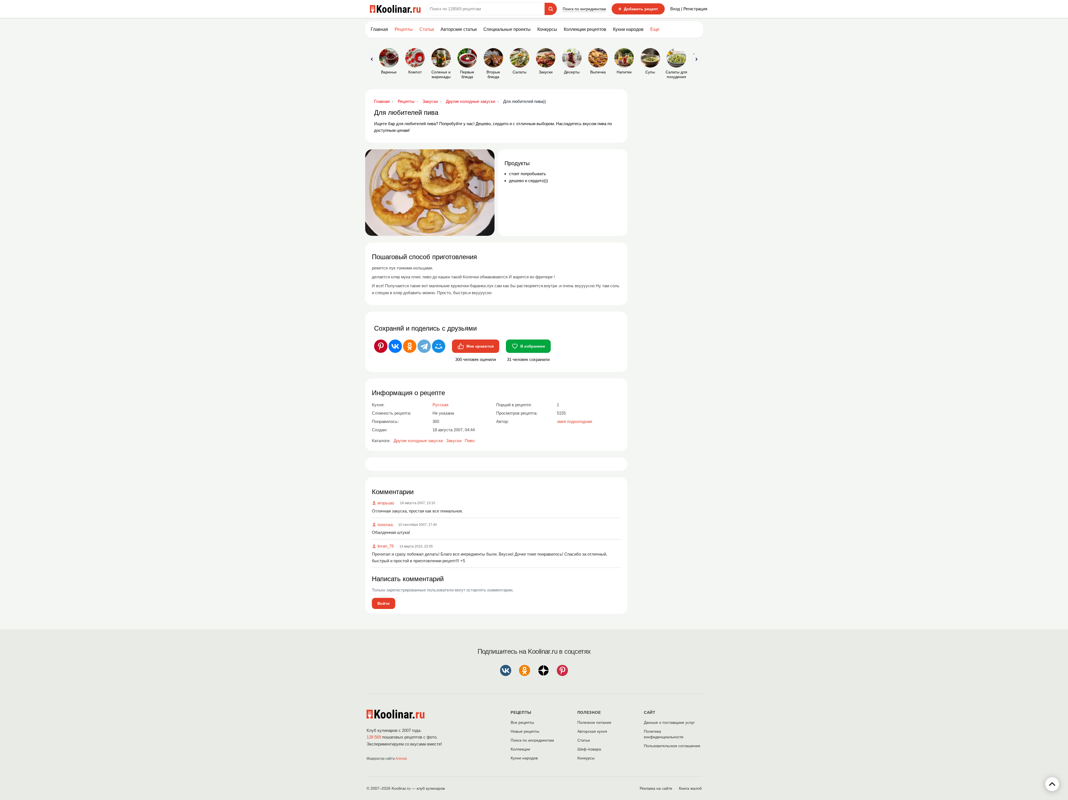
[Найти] (551, 9)
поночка (385, 524)
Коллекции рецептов (585, 29)
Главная (379, 29)
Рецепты (404, 29)
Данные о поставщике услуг (669, 722)
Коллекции (520, 749)
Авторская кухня (592, 731)
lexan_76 (385, 546)
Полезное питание (594, 722)
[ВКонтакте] (395, 346)
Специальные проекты (507, 29)
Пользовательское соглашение (672, 746)
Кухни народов (628, 29)
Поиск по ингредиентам (584, 9)
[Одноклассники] (409, 346)
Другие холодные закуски (418, 440)
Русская (440, 404)
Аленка (401, 759)
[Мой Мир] (438, 346)
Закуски (453, 440)
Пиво (469, 440)
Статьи (583, 740)
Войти (383, 603)
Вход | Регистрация (688, 8)
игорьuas (385, 503)
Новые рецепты (525, 731)
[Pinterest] (380, 346)
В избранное (532, 346)
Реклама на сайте (656, 788)
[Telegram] (424, 346)
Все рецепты (522, 722)
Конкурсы (547, 29)
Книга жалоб (690, 788)
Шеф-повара (589, 749)
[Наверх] (1052, 784)
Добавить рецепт (638, 9)
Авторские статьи (459, 29)
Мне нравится (480, 346)
